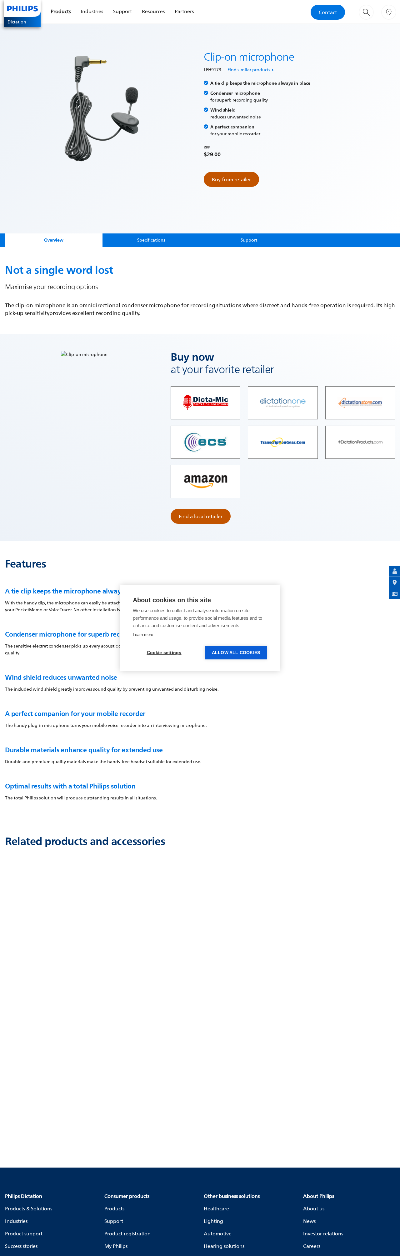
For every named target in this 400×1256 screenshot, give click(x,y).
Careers (311, 1246)
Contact (328, 12)
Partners (184, 11)
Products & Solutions (28, 1208)
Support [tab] (249, 240)
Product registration (127, 1233)
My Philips (116, 1246)
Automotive (218, 1233)
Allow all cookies (236, 652)
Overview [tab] (53, 240)
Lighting (213, 1221)
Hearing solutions (224, 1246)
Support (122, 11)
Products (61, 11)
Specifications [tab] (151, 240)
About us (313, 1208)
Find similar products (249, 69)
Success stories (21, 1246)
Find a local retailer (200, 516)
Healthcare (216, 1208)
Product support (23, 1233)
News (309, 1221)
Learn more (143, 634)
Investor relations (323, 1233)
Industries (92, 11)
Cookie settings (164, 652)
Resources (153, 11)
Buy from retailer (231, 179)
